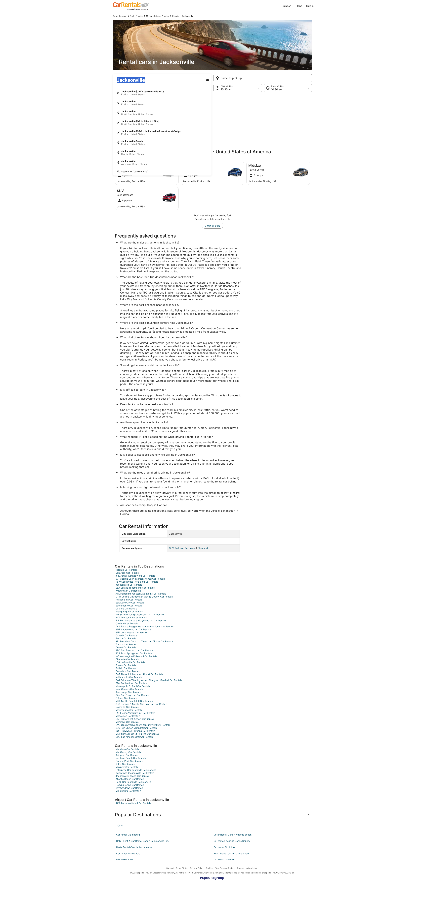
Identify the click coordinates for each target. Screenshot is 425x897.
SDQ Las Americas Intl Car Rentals (134, 736)
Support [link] (170, 868)
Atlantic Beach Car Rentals (130, 778)
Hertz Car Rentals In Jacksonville (133, 781)
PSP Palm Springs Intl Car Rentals (134, 653)
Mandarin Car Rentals (127, 749)
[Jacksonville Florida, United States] (162, 103)
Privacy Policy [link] (197, 868)
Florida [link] (175, 16)
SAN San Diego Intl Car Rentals (132, 695)
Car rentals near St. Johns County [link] (231, 840)
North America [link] (136, 16)
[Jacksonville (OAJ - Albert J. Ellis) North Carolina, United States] (162, 123)
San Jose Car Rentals (127, 572)
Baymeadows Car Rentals (129, 787)
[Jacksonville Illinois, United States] (162, 153)
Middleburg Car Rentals (128, 790)
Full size (179, 548)
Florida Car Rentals (126, 638)
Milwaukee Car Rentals (128, 716)
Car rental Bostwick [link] (224, 859)
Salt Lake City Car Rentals (130, 602)
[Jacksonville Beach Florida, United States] (162, 143)
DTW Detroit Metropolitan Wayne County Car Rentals (144, 596)
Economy (190, 548)
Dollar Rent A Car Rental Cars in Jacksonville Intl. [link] (142, 840)
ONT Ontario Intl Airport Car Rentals (135, 719)
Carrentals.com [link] (120, 16)
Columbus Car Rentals (127, 671)
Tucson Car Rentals (126, 644)
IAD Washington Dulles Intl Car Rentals (136, 656)
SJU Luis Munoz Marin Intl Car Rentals (136, 727)
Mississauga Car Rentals (129, 710)
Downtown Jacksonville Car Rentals (135, 773)
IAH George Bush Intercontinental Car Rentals (140, 578)
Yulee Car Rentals (125, 764)
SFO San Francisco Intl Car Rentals (134, 650)
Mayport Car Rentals (127, 767)
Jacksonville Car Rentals (129, 584)
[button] (212, 119)
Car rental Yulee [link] (124, 859)
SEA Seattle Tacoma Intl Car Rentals (135, 587)
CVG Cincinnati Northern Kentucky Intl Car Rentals (143, 724)
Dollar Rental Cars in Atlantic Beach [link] (232, 834)
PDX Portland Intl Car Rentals (131, 683)
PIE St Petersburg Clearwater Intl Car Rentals (140, 614)
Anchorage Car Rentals (128, 692)
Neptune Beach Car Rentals (131, 758)
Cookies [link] (209, 868)
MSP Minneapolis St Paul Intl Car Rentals (137, 733)
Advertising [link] (251, 868)
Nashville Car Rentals (127, 707)
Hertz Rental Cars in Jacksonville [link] (134, 847)
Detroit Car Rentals (126, 647)
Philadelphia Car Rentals (129, 599)
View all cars (212, 225)
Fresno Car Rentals (126, 665)
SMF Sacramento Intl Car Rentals (133, 629)
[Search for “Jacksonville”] (162, 172)
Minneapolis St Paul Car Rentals (133, 686)
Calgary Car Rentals (126, 608)
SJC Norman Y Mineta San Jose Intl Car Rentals (141, 704)
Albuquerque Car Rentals (129, 611)
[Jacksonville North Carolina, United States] (162, 113)
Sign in (309, 5)
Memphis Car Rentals (127, 721)
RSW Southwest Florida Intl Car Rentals (137, 581)
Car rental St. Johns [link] (224, 847)
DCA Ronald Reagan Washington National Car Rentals (144, 626)
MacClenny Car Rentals (128, 752)
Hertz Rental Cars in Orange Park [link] (231, 853)
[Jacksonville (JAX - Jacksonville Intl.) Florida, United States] (162, 93)
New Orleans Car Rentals (129, 689)
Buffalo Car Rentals (126, 668)
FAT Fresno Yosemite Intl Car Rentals (135, 713)
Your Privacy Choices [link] (225, 868)
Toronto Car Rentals (126, 569)
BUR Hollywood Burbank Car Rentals (135, 730)
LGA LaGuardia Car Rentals (130, 662)
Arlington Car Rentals (127, 755)
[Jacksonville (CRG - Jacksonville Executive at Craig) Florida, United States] (162, 133)
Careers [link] (240, 868)
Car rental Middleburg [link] (128, 834)
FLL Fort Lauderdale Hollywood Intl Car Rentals (141, 620)
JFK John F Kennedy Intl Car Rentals (135, 575)
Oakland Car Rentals (127, 623)
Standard (203, 548)
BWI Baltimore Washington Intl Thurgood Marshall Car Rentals (149, 680)
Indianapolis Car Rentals (129, 677)
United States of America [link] (157, 16)
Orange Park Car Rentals (129, 761)
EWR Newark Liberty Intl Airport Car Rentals (139, 674)
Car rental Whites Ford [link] (128, 853)
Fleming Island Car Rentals (130, 784)
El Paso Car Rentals (126, 698)
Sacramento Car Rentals (129, 605)
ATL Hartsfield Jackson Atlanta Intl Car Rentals (141, 593)
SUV (171, 548)
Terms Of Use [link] (182, 868)
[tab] (120, 825)
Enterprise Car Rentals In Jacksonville (136, 770)
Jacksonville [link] (187, 16)
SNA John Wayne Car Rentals (131, 632)
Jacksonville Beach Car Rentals (132, 776)
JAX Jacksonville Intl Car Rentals (133, 803)
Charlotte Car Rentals (127, 659)
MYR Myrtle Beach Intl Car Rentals (134, 701)
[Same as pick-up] (262, 78)
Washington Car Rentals (128, 590)
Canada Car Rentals (126, 635)
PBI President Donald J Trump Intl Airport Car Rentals (144, 641)
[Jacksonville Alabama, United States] (162, 163)
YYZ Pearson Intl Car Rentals (131, 617)
